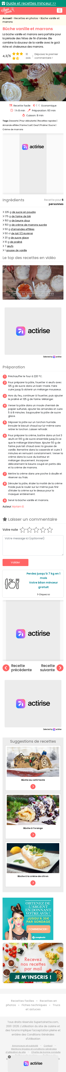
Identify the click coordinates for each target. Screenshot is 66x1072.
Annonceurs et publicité (25, 1045)
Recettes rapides (47, 120)
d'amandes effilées (22, 229)
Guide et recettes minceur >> (31, 3)
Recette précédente (21, 668)
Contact (48, 1045)
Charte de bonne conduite (46, 1052)
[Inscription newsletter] (33, 963)
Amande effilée (11, 125)
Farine (23, 125)
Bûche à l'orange (33, 828)
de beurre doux (21, 220)
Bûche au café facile (33, 779)
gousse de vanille (16, 250)
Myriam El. (18, 506)
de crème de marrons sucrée (29, 224)
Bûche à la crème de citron (33, 876)
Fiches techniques (34, 1005)
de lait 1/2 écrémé (22, 233)
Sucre (52, 125)
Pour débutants (28, 120)
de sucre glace (20, 237)
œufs (10, 246)
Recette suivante (47, 668)
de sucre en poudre (24, 212)
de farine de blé (21, 216)
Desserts (13, 120)
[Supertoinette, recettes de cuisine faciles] (7, 10)
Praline (43, 125)
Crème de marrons (13, 129)
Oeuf (36, 125)
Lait (30, 125)
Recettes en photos (26, 18)
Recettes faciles (22, 1001)
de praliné (16, 242)
